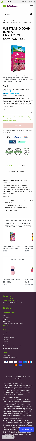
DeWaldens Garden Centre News (13, 346)
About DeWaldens (8, 337)
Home (4, 20)
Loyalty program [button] (27, 429)
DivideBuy (6, 339)
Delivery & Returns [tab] (16, 171)
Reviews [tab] (21, 166)
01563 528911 (7, 1)
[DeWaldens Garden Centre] (10, 6)
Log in (24, 1)
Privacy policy (7, 355)
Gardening (13, 20)
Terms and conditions (10, 357)
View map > (7, 305)
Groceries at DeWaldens (10, 348)
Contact (5, 335)
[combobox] (15, 14)
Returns (5, 344)
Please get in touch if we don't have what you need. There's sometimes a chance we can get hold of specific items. (17, 118)
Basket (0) (32, 1)
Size (4, 109)
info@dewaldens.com (10, 300)
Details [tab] (10, 166)
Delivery (5, 341)
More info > (6, 325)
